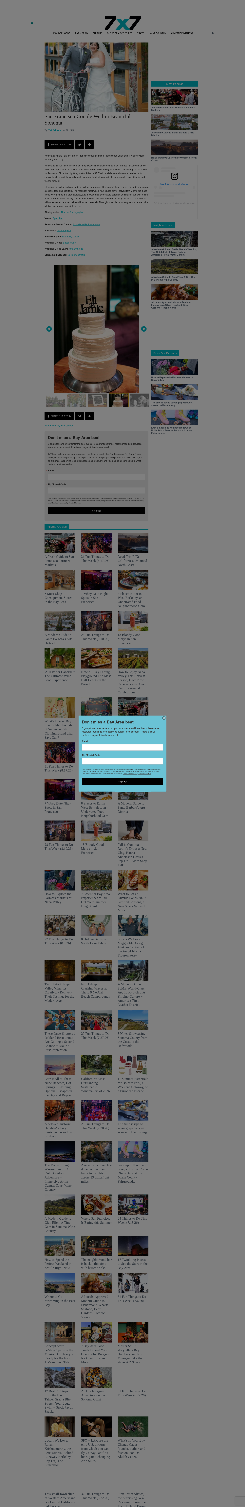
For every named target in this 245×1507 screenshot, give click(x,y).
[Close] (164, 718)
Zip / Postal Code (91, 755)
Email (85, 741)
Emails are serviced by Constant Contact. (137, 773)
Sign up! (122, 781)
